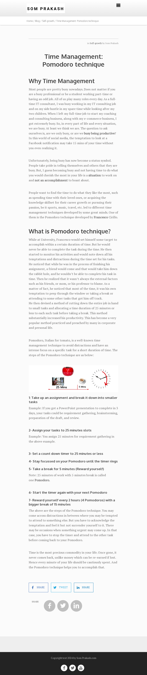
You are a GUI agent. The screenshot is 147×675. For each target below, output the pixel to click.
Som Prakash (111, 43)
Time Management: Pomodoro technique (73, 60)
